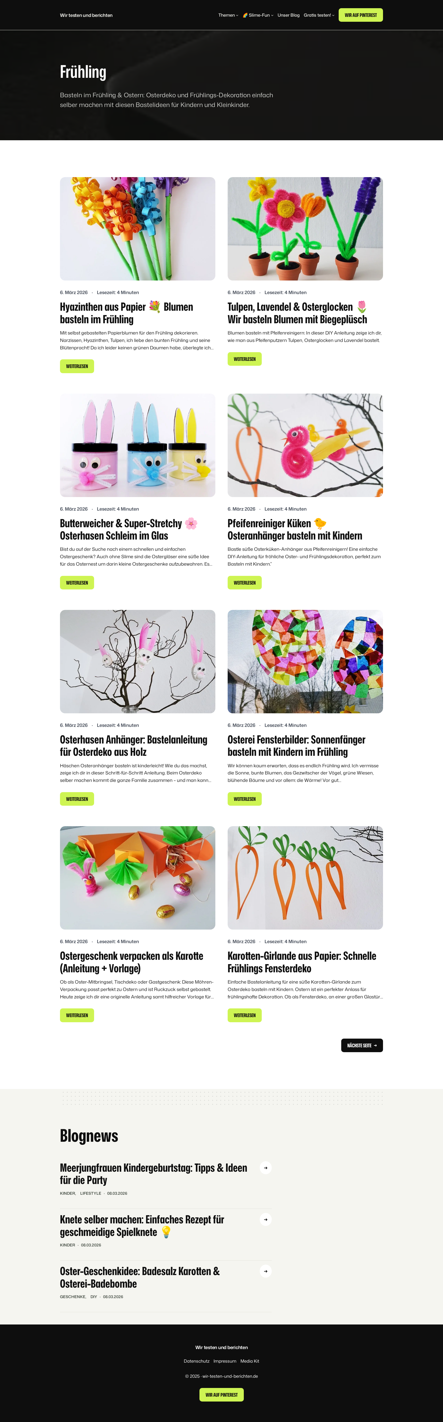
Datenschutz (196, 1361)
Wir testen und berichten (86, 15)
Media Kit (249, 1361)
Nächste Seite (362, 1045)
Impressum (225, 1361)
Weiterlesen (80, 367)
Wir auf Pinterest (361, 15)
